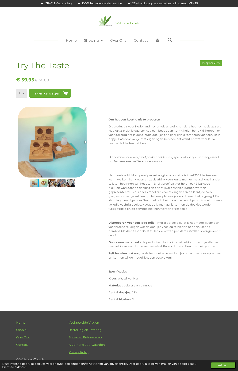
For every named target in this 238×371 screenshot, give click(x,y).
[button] (85, 109)
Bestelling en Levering (85, 330)
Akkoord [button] (223, 365)
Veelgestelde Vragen (84, 322)
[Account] (157, 40)
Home (20, 322)
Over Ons (23, 337)
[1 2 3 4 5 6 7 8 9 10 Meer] (21, 93)
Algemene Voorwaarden (87, 344)
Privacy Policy (79, 352)
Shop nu (22, 330)
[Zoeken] (169, 40)
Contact (22, 344)
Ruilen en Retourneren (85, 337)
